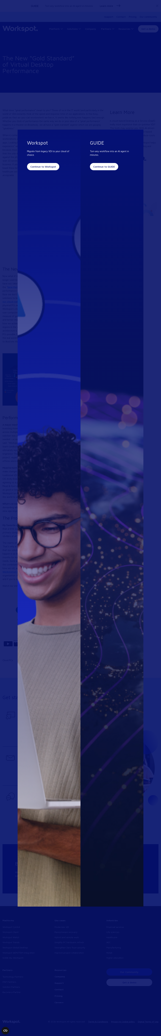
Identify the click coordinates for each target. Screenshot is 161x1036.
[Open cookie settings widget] (5, 1030)
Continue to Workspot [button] (43, 166)
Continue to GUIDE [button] (104, 166)
